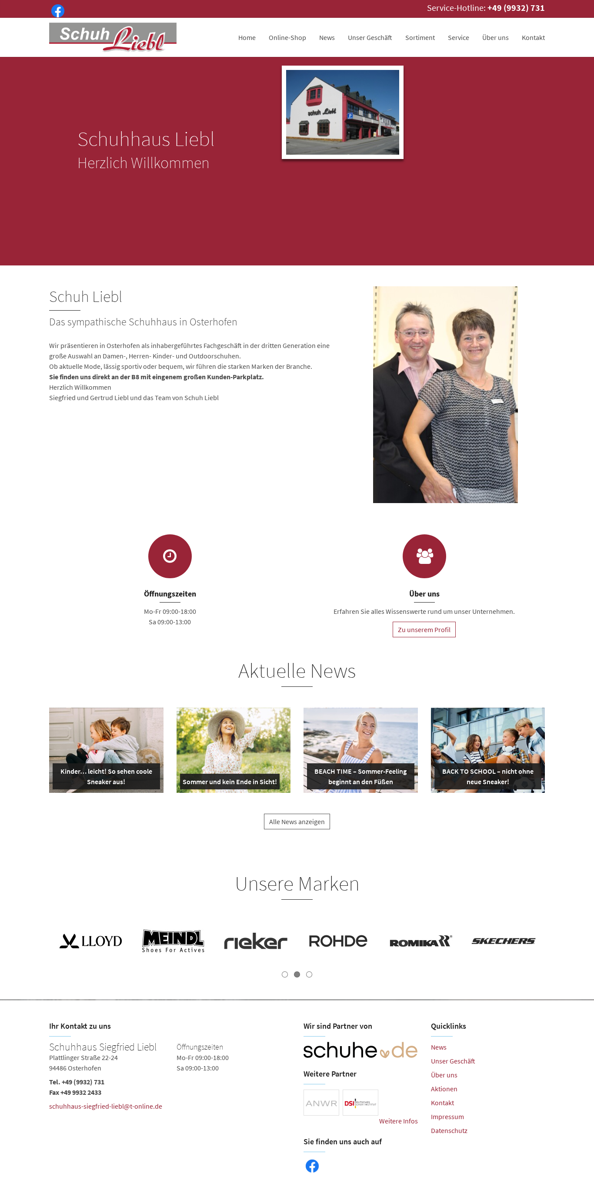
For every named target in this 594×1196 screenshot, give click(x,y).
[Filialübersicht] (170, 556)
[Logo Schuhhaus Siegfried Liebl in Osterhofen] (113, 37)
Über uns (495, 37)
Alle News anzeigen (297, 821)
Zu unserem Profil (424, 629)
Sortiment (420, 37)
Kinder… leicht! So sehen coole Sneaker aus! (105, 778)
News (327, 37)
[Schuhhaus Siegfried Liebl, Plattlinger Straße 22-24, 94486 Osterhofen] (170, 1078)
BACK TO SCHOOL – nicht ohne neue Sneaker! (487, 778)
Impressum (447, 1116)
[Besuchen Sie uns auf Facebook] (56, 10)
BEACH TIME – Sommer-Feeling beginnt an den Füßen (360, 778)
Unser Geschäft (370, 37)
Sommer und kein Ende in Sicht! (230, 783)
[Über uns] (424, 556)
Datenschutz (449, 1130)
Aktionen (444, 1088)
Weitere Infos (398, 1120)
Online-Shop (287, 37)
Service (458, 37)
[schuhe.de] (361, 1050)
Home (247, 37)
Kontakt (533, 37)
